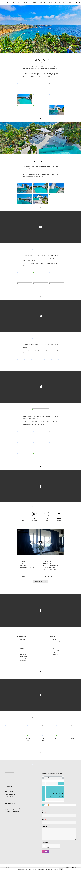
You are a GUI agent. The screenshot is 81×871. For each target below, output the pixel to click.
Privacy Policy (56, 869)
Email (44, 819)
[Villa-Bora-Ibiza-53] (40, 287)
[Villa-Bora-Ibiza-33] (40, 277)
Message (44, 826)
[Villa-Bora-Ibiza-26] (40, 436)
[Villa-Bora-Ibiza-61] (40, 447)
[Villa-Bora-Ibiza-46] (24, 458)
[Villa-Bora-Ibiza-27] (56, 458)
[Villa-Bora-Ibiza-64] (56, 287)
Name (44, 812)
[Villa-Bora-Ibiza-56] (40, 199)
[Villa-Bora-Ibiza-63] (40, 458)
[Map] (13, 731)
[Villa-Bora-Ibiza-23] (24, 447)
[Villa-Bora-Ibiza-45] (40, 110)
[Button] (7, 2)
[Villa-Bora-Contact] (40, 88)
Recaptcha (45, 842)
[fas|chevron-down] (40, 118)
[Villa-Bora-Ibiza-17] (40, 361)
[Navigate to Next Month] (63, 778)
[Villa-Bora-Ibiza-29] (56, 277)
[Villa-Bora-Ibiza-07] (47, 361)
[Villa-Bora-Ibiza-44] (24, 110)
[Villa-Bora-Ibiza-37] (56, 99)
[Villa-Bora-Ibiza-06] (56, 88)
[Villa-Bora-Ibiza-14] (20, 361)
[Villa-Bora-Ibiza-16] (34, 361)
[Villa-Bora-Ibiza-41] (56, 110)
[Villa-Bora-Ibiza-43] (56, 199)
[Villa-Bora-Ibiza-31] (24, 287)
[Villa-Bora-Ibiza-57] (56, 188)
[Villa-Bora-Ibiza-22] (24, 436)
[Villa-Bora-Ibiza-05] (24, 99)
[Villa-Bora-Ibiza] (24, 88)
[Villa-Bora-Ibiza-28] (24, 277)
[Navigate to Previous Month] (43, 778)
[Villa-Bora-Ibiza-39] (40, 99)
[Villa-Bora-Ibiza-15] (27, 361)
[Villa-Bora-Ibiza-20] (56, 447)
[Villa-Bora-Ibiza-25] (56, 436)
